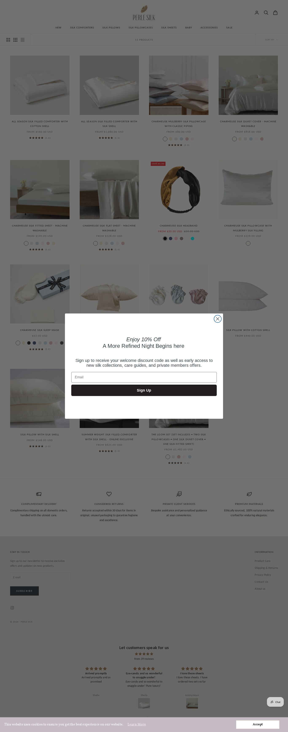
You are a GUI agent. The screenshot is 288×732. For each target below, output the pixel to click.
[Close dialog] (217, 319)
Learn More (137, 724)
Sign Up (144, 390)
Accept (258, 724)
